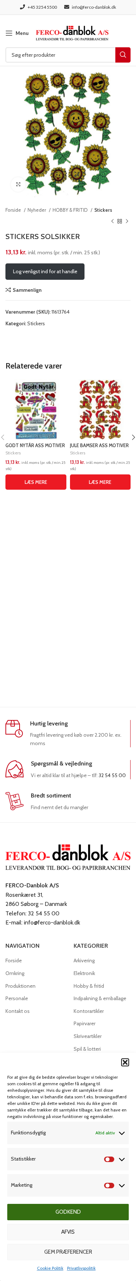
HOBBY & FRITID (71, 210)
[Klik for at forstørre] (18, 184)
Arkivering (84, 960)
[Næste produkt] (127, 221)
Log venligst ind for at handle (45, 271)
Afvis (68, 1232)
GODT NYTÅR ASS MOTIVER (35, 445)
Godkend (68, 1212)
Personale (16, 998)
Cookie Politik (50, 1268)
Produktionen (20, 986)
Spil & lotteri (87, 1049)
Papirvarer (84, 1023)
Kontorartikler (89, 1011)
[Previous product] (112, 221)
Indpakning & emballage (100, 998)
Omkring (14, 973)
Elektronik (84, 973)
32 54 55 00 (112, 775)
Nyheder (37, 210)
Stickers (103, 210)
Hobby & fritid (89, 986)
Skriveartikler (88, 1036)
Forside (13, 210)
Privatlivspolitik (81, 1268)
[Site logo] (72, 32)
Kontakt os (17, 1011)
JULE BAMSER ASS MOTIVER (99, 445)
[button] (125, 1062)
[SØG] (123, 55)
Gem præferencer (68, 1252)
